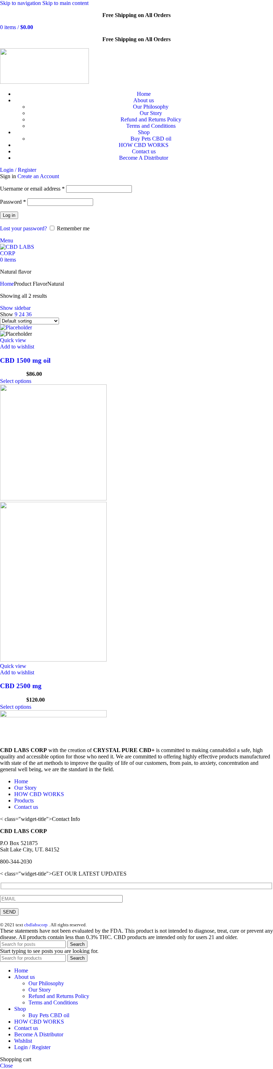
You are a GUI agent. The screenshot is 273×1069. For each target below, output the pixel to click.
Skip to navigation (21, 3)
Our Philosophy (150, 107)
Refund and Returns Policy (151, 119)
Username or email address (32, 189)
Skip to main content (65, 3)
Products (24, 800)
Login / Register (32, 1047)
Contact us (26, 807)
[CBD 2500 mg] (53, 498)
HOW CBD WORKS (39, 794)
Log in (9, 215)
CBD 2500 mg (21, 686)
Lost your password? (23, 228)
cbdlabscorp (36, 924)
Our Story (151, 113)
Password (13, 202)
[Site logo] (44, 82)
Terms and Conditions (151, 126)
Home (7, 284)
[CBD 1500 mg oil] (16, 327)
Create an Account (38, 176)
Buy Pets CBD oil (150, 139)
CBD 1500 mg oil (25, 360)
